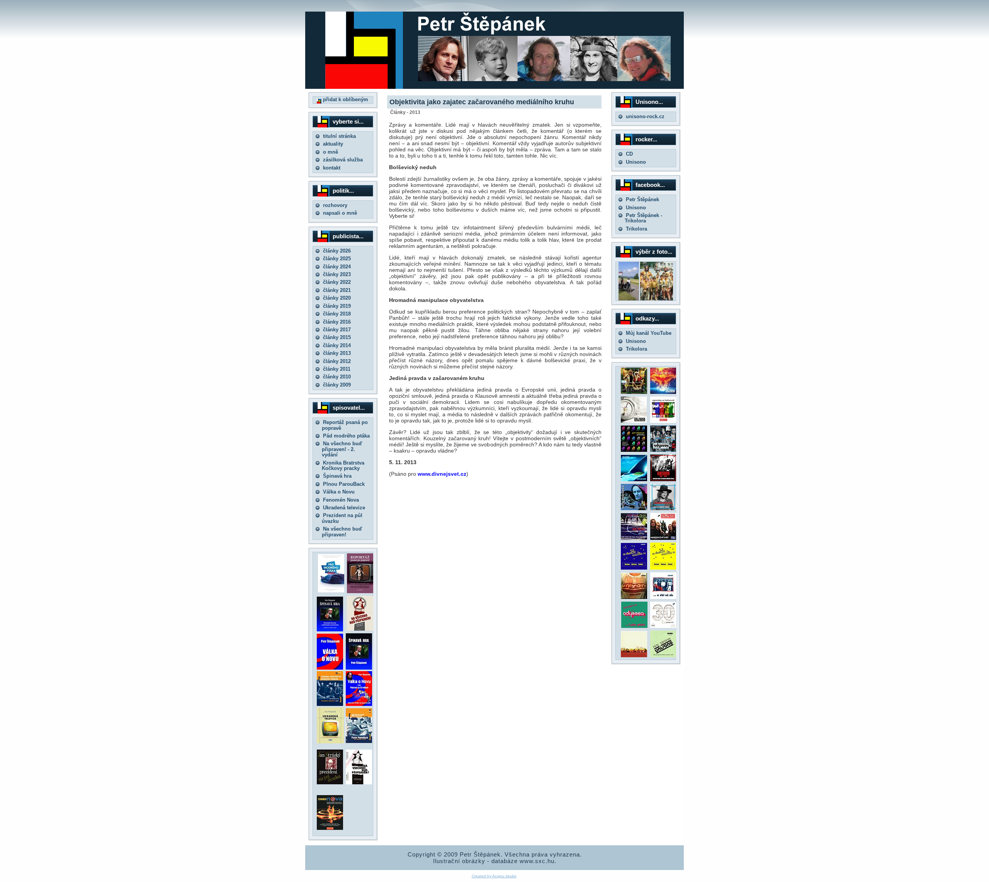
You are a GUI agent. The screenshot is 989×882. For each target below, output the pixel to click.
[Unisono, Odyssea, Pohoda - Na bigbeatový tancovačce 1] (634, 568)
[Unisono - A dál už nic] (663, 597)
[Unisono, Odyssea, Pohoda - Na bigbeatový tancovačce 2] (663, 568)
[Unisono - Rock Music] (634, 597)
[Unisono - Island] (634, 479)
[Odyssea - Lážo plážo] (633, 626)
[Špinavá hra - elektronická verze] (359, 668)
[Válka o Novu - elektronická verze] (330, 668)
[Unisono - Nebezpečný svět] (663, 538)
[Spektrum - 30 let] (634, 655)
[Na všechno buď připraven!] (359, 782)
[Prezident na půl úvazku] (330, 782)
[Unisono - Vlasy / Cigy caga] (663, 655)
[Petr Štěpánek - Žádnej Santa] (634, 392)
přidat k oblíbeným (344, 99)
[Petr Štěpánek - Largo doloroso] (634, 508)
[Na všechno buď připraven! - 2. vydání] (360, 629)
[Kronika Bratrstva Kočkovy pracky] (330, 704)
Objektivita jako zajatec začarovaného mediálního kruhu (481, 102)
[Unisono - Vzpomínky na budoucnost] (663, 421)
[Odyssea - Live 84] (663, 450)
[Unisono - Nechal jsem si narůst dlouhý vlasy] (663, 479)
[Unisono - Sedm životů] (663, 392)
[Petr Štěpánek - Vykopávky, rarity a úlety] (663, 508)
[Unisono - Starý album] (634, 421)
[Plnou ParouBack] (359, 741)
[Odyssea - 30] (663, 626)
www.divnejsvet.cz (442, 474)
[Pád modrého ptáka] (331, 591)
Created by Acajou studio (494, 876)
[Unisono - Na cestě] (634, 538)
